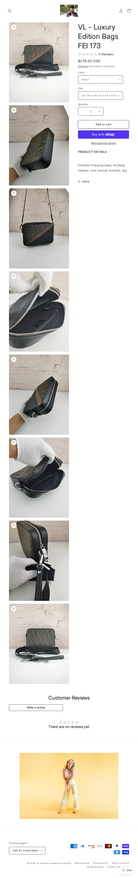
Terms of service (120, 863)
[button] (10, 11)
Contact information (118, 867)
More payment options (103, 143)
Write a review (36, 707)
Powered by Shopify (60, 863)
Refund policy (82, 863)
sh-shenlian (43, 863)
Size (80, 88)
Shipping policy (95, 867)
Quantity (83, 104)
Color (81, 72)
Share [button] (85, 181)
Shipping (83, 66)
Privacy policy (100, 863)
